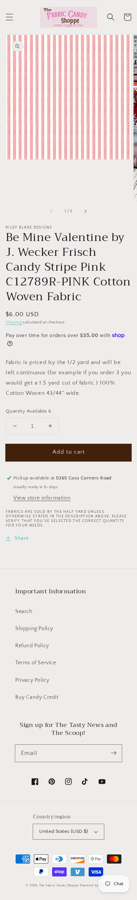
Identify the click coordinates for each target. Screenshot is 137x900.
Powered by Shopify (95, 885)
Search (24, 611)
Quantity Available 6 (28, 411)
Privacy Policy (32, 680)
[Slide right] (85, 211)
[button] (9, 17)
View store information (41, 498)
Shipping (14, 322)
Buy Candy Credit (37, 697)
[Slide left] (51, 211)
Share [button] (21, 538)
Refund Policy (32, 646)
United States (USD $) (63, 831)
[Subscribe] (113, 753)
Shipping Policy (34, 629)
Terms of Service (35, 663)
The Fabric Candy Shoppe (59, 885)
